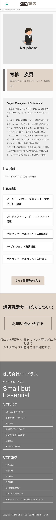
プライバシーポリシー (14, 494)
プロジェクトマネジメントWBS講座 (27, 234)
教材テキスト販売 (13, 447)
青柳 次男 (16, 9)
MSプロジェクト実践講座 (21, 246)
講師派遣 (8, 9)
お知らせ (9, 471)
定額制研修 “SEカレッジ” (16, 418)
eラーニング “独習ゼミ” (15, 412)
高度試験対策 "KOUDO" (15, 435)
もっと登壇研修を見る (28, 280)
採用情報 (9, 482)
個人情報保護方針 (13, 488)
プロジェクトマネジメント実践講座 (27, 259)
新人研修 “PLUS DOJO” (15, 429)
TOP (1, 9)
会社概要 (9, 476)
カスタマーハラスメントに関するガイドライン (24, 499)
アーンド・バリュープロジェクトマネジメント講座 (28, 201)
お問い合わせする (28, 323)
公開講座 (9, 441)
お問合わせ (10, 465)
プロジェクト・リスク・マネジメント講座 (28, 219)
